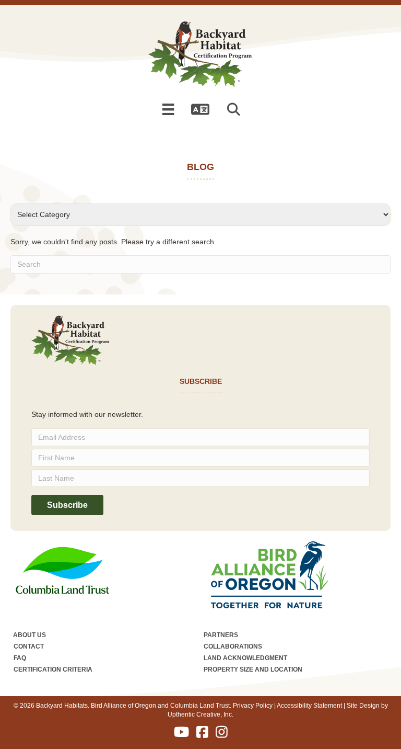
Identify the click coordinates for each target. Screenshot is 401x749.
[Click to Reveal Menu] (168, 109)
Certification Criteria (53, 669)
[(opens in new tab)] (62, 569)
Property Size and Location (253, 669)
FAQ (20, 658)
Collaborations (233, 646)
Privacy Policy (253, 705)
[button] (235, 109)
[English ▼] (200, 109)
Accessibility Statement (309, 705)
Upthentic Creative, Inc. (200, 714)
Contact (29, 646)
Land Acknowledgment (245, 658)
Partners (221, 635)
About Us (29, 635)
